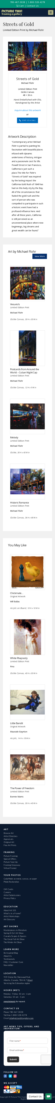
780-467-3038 (17, 2)
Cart (21, 5)
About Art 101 (10, 910)
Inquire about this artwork (27, 110)
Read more (27, 295)
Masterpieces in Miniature (15, 930)
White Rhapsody (19, 658)
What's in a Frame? (12, 913)
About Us (8, 956)
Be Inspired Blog (11, 953)
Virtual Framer (10, 868)
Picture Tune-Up (11, 862)
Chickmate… (16, 593)
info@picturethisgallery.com (21, 1018)
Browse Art (8, 833)
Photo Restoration (11, 882)
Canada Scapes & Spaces (15, 936)
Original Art (9, 842)
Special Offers (10, 859)
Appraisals (8, 839)
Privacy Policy (10, 898)
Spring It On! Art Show (13, 933)
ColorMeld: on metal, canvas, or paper (20, 879)
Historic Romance (19, 502)
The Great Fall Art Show (14, 939)
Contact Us (33, 5)
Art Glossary (9, 919)
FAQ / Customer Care (13, 962)
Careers (7, 892)
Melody (14, 437)
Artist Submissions (12, 895)
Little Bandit (16, 723)
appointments (9, 1001)
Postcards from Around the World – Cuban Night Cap (24, 371)
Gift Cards (8, 889)
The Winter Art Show (13, 942)
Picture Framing (11, 856)
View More (40, 256)
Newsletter (8, 965)
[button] (50, 12)
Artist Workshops (11, 916)
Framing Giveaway (12, 865)
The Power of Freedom (22, 788)
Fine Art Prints (10, 845)
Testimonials (9, 959)
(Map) (30, 980)
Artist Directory (10, 836)
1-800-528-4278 (36, 2)
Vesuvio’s (15, 304)
